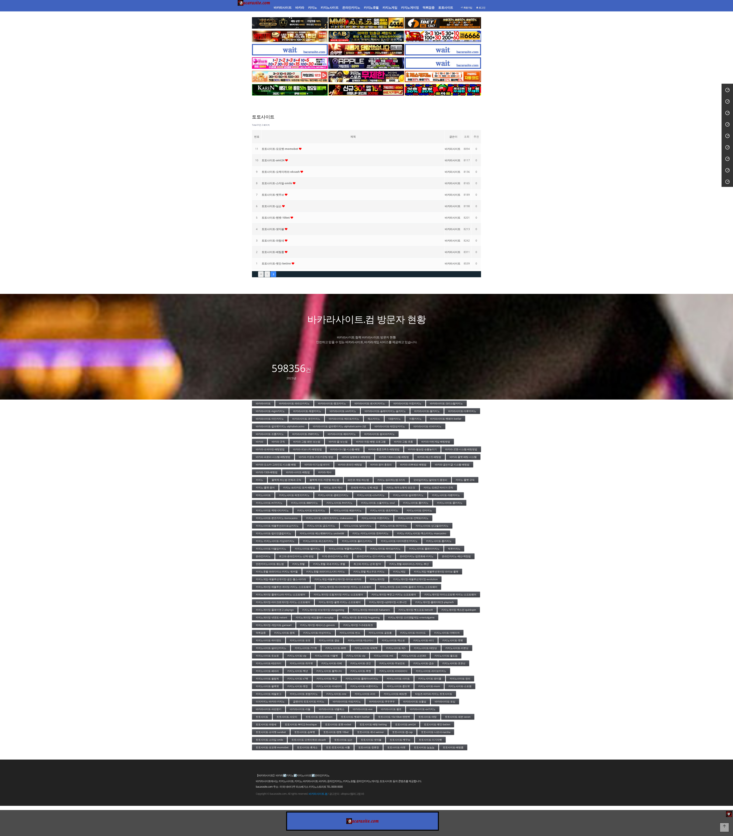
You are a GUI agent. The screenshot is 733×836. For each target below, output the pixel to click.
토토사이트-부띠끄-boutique (301, 724)
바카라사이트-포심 (445, 701)
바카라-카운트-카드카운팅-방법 (316, 457)
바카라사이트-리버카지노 (427, 426)
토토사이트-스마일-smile (277, 183)
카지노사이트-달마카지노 (358, 525)
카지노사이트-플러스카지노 (357, 541)
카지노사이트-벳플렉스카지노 (345, 548)
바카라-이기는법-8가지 (317, 464)
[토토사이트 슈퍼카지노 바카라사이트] (443, 36)
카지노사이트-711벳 (306, 648)
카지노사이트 (329, 7)
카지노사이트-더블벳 (326, 655)
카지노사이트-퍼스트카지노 (318, 541)
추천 (476, 136)
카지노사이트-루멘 (360, 671)
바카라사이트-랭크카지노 (332, 403)
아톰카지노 (415, 418)
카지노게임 (390, 7)
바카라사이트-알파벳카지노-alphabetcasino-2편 (339, 426)
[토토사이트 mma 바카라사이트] (366, 23)
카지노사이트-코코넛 (453, 663)
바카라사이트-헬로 (391, 709)
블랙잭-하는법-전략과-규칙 (286, 480)
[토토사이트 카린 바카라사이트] (290, 90)
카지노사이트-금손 (423, 663)
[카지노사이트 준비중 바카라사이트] (290, 49)
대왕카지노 (394, 418)
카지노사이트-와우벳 (301, 663)
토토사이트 (445, 7)
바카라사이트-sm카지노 (343, 411)
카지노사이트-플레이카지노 (424, 548)
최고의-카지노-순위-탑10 (367, 564)
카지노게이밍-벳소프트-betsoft (415, 609)
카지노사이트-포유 (300, 640)
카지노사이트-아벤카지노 (446, 495)
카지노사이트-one (336, 694)
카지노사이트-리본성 (456, 648)
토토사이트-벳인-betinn (277, 263)
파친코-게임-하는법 (358, 480)
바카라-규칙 (278, 441)
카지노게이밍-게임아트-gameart (274, 625)
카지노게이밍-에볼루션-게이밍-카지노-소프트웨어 (283, 587)
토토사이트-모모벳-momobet (280, 149)
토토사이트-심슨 (272, 206)
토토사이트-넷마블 (273, 229)
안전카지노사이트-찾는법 (270, 564)
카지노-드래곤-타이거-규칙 (438, 487)
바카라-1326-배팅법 (267, 472)
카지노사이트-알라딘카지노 (271, 648)
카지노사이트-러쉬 (365, 694)
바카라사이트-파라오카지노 (294, 403)
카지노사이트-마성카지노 (317, 632)
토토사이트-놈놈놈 (424, 747)
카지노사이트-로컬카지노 (304, 694)
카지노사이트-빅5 (395, 648)
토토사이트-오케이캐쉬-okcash (281, 172)
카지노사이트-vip (296, 655)
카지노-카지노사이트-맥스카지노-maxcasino (421, 533)
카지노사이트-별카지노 (307, 548)
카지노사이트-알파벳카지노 (408, 495)
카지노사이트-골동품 (380, 632)
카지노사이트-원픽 (284, 632)
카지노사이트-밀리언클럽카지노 (273, 533)
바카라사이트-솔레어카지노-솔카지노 (385, 411)
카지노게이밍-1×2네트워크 (358, 625)
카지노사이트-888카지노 (304, 502)
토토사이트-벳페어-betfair (355, 716)
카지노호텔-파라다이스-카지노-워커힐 (277, 571)
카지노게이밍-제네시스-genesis (317, 625)
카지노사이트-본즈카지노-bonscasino (277, 518)
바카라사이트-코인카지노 (306, 418)
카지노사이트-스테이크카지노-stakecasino (329, 518)
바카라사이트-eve (362, 709)
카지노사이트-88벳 (335, 648)
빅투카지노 (454, 548)
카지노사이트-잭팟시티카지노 (272, 510)
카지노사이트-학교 (326, 678)
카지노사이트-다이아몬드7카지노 (399, 541)
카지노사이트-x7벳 (297, 678)
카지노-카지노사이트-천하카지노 (370, 533)
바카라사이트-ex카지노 (423, 709)
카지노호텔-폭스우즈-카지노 (369, 571)
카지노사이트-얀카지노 (419, 510)
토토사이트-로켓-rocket (338, 724)
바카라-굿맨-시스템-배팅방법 (461, 449)
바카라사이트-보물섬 (414, 701)
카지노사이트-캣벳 (452, 640)
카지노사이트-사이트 (398, 678)
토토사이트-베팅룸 (273, 252)
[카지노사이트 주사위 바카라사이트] (290, 63)
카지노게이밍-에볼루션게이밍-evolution (415, 579)
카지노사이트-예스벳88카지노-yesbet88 (322, 533)
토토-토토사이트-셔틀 (338, 747)
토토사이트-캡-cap (402, 732)
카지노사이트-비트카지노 (311, 510)
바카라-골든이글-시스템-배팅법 (452, 464)
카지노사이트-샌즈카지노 (384, 510)
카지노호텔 (371, 7)
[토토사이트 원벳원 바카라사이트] (443, 23)
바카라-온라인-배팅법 (350, 464)
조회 (466, 136)
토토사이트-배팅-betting (373, 724)
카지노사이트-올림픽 (267, 678)
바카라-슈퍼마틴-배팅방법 (270, 449)
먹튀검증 (428, 7)
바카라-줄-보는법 (338, 441)
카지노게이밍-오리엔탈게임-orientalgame (411, 617)
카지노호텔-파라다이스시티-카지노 (325, 571)
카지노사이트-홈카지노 (416, 502)
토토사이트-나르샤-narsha (435, 732)
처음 (261, 274)
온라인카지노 (351, 7)
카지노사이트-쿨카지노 (450, 502)
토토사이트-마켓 (396, 747)
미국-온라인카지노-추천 (335, 556)
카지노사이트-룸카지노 (439, 541)
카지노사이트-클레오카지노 (333, 495)
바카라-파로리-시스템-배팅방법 (273, 457)
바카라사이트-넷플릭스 (331, 709)
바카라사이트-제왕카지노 (307, 411)
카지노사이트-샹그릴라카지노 (432, 525)
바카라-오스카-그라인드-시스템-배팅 (276, 464)
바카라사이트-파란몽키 (268, 709)
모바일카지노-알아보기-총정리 (430, 480)
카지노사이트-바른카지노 (364, 686)
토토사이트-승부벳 (304, 732)
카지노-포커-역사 (333, 487)
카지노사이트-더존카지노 (376, 518)
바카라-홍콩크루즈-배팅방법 (384, 449)
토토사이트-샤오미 (287, 716)
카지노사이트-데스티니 (360, 640)
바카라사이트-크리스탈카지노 (446, 403)
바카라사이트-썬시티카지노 (369, 403)
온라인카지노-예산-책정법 (456, 556)
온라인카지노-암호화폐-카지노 (417, 556)
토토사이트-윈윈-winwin (319, 716)
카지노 (312, 7)
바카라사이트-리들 (300, 709)
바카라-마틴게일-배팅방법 (435, 441)
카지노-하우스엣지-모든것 (400, 487)
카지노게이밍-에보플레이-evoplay (314, 617)
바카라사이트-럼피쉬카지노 (379, 434)
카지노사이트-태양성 (425, 648)
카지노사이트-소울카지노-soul (378, 502)
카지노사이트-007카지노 (393, 525)
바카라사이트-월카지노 (427, 411)
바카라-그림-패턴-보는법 (306, 441)
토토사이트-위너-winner (370, 732)
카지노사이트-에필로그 (268, 694)
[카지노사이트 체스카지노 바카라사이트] (443, 76)
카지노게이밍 (410, 7)
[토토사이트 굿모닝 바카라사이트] (290, 76)
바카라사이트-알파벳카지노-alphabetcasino (280, 426)
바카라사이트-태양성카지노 (390, 426)
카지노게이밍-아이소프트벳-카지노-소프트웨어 (450, 594)
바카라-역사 (324, 472)
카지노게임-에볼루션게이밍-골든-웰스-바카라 (281, 579)
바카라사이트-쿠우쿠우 (382, 701)
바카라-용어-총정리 (381, 464)
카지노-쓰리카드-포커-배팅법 (299, 487)
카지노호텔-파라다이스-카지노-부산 (409, 564)
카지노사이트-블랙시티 (329, 671)
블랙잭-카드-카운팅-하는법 (324, 480)
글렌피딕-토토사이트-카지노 (308, 701)
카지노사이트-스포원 (459, 686)
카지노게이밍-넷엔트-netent (271, 617)
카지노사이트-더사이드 (413, 632)
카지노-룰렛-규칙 (465, 480)
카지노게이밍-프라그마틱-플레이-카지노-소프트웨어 (408, 587)
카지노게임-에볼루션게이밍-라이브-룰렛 (436, 571)
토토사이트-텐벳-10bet (276, 217)
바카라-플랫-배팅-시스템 (463, 457)
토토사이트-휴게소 (307, 747)
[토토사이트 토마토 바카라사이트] (443, 90)
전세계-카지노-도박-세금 (364, 487)
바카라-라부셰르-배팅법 (413, 464)
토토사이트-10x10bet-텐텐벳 (394, 716)
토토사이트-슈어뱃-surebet (271, 732)
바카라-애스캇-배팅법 (429, 457)
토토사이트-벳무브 (273, 194)
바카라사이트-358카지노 (305, 434)
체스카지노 (374, 418)
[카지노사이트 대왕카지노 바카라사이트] (290, 23)
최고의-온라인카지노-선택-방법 (296, 556)
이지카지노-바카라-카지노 (270, 701)
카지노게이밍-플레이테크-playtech (434, 602)
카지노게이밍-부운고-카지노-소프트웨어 (393, 594)
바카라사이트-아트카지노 (347, 701)
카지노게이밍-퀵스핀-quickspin (458, 609)
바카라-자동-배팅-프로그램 (371, 441)
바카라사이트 (282, 7)
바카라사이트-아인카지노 (270, 418)
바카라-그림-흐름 (403, 441)
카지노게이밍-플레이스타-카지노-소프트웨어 (280, 594)
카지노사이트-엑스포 (393, 640)
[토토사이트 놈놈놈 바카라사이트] (366, 76)
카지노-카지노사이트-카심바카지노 (275, 541)
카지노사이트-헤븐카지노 (348, 510)
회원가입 (467, 7)
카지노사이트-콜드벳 (398, 686)
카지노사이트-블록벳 (267, 686)
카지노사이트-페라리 (267, 671)
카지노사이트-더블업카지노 (271, 548)
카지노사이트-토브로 (267, 655)
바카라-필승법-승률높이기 (422, 449)
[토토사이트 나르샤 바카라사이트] (366, 90)
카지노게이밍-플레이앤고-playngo (275, 609)
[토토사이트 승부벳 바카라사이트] (366, 49)
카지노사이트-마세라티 (329, 686)
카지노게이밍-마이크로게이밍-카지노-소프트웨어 (283, 602)
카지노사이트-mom (429, 686)
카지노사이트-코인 (360, 663)
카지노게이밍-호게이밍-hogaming (361, 617)
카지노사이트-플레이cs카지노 (362, 678)
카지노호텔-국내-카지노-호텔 (329, 564)
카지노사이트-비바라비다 (393, 671)
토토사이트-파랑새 (273, 240)
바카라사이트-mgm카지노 (270, 411)
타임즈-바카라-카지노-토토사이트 (433, 694)
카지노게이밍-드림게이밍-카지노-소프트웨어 (338, 594)
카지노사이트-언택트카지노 (413, 518)
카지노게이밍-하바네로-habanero (371, 609)
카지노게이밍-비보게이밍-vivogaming (323, 609)
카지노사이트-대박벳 (366, 648)
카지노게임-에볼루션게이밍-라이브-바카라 (337, 579)
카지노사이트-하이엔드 (268, 640)
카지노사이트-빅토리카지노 (294, 495)
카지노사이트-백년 (297, 671)
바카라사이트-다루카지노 (462, 411)
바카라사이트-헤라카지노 (342, 434)
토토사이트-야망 (427, 716)
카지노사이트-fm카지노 (339, 502)
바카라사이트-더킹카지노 (407, 403)
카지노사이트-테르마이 (268, 663)
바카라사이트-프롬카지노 (270, 434)
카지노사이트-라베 (331, 663)
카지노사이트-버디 (423, 640)
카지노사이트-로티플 (429, 678)
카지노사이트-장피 (460, 678)
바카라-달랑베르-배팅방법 (356, 457)
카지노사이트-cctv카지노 (371, 495)
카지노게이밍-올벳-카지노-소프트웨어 (340, 602)
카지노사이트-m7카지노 (269, 502)
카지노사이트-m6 (383, 655)
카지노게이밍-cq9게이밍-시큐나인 (388, 602)
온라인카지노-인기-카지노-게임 (374, 556)
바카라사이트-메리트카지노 (344, 418)
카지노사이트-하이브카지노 (385, 548)
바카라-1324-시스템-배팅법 (394, 457)
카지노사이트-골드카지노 (321, 525)
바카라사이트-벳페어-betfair (445, 418)
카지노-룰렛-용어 (265, 487)
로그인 (481, 7)
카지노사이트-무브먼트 (392, 663)
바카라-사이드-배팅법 (298, 472)
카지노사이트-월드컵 (446, 655)
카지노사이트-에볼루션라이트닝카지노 (277, 525)
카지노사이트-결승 (329, 640)
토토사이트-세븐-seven (458, 716)
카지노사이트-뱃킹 (297, 686)
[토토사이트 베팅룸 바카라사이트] (290, 36)
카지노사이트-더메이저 (447, 632)
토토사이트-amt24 (273, 160)
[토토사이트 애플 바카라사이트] (366, 63)
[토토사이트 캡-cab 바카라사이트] (366, 36)
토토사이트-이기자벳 (430, 739)
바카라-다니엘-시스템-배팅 (345, 449)
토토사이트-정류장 (368, 747)
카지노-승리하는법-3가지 (391, 480)
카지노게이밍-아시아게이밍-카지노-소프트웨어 (345, 587)
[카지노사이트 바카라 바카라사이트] (254, 7)
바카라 (299, 7)
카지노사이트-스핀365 (413, 655)
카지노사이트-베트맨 (395, 694)
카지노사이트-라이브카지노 (431, 671)
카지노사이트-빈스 (350, 632)
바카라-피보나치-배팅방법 (307, 449)
